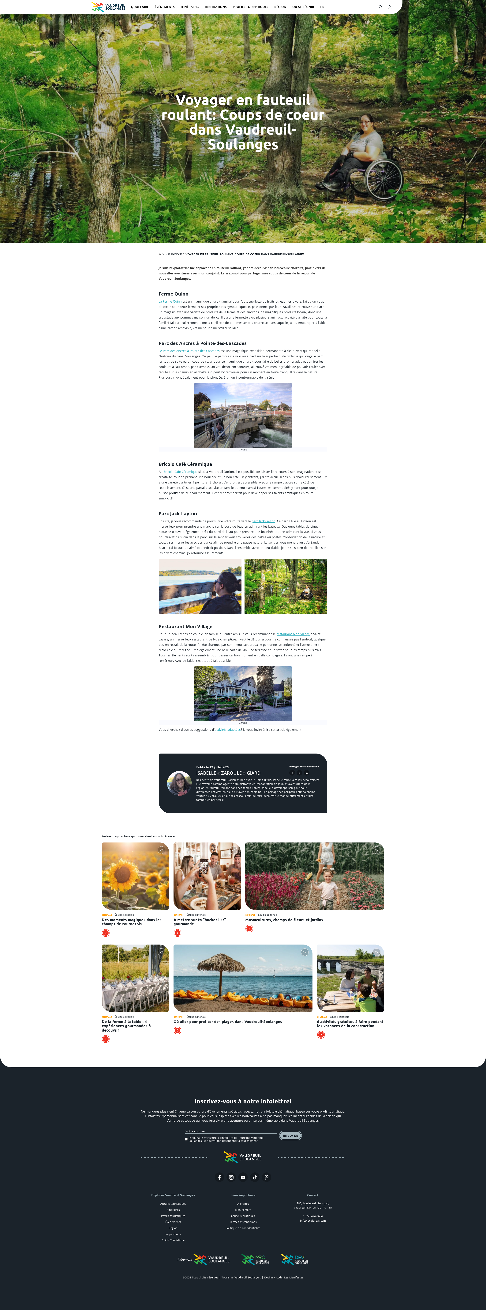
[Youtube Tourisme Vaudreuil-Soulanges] (243, 1177)
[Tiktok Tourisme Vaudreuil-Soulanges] (254, 1177)
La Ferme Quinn (170, 301)
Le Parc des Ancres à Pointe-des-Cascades (189, 351)
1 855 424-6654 (313, 1216)
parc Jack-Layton (263, 521)
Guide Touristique (173, 1240)
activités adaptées (228, 730)
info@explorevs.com (313, 1220)
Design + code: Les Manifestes (283, 1277)
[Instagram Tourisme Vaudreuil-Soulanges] (231, 1177)
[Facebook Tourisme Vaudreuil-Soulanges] (219, 1177)
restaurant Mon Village (293, 634)
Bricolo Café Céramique (180, 472)
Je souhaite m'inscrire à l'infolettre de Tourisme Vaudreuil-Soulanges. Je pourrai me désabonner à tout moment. (226, 1139)
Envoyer (290, 1135)
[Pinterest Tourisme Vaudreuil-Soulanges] (266, 1177)
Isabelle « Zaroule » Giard (228, 773)
